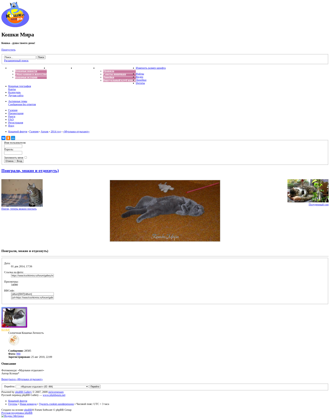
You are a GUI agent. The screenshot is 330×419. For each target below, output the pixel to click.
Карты (12, 89)
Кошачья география (19, 86)
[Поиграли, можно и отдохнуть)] (165, 240)
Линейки (108, 77)
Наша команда (28, 404)
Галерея (12, 110)
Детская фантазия (85, 67)
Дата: (7, 263)
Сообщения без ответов (22, 104)
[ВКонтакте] (3, 138)
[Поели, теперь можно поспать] (22, 205)
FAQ (11, 119)
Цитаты (140, 83)
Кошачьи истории (26, 77)
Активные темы (17, 101)
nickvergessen (56, 391)
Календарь (14, 92)
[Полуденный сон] (308, 201)
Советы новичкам (114, 74)
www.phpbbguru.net (54, 395)
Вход (11, 125)
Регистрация (15, 122)
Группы (12, 404)
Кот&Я (5, 329)
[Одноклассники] (8, 138)
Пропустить (8, 49)
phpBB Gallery (23, 391)
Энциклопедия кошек (60, 67)
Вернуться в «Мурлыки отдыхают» (22, 379)
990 (18, 353)
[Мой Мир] (13, 138)
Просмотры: (11, 281)
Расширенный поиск (16, 60)
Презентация (15, 113)
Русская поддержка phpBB (16, 412)
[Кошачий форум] (15, 26)
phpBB (28, 409)
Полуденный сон (319, 204)
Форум (100, 67)
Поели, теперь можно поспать (19, 208)
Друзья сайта (15, 95)
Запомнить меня (14, 157)
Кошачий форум (17, 400)
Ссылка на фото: (14, 272)
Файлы (140, 73)
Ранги (11, 116)
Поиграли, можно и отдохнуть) (30, 170)
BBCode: (9, 290)
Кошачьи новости (26, 71)
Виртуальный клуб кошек (119, 80)
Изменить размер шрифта (151, 67)
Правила (108, 71)
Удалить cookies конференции (56, 404)
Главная (13, 67)
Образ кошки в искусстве (31, 74)
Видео (139, 76)
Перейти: (9, 386)
